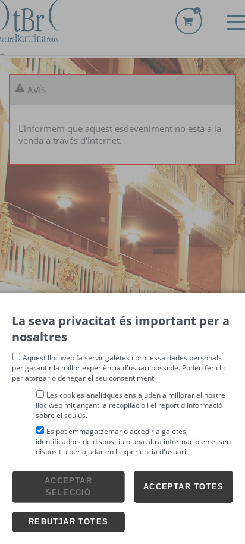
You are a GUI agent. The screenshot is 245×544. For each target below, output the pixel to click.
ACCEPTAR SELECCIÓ (68, 486)
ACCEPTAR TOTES (183, 486)
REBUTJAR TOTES (68, 521)
